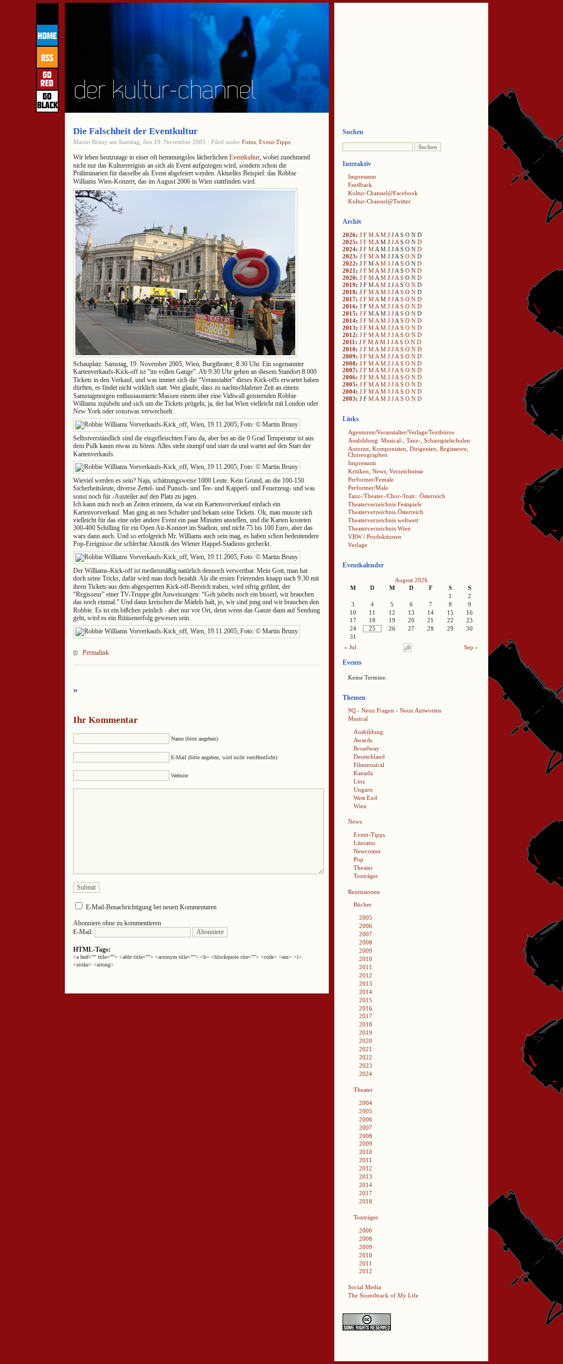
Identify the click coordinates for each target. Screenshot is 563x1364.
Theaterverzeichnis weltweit (383, 520)
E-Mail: (84, 932)
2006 (349, 377)
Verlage (357, 545)
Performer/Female (371, 479)
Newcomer (367, 851)
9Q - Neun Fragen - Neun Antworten (394, 710)
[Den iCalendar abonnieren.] (407, 650)
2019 (349, 284)
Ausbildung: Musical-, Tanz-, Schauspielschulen (409, 440)
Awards (363, 740)
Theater (363, 867)
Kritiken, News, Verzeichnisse (385, 471)
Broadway (366, 748)
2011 (349, 342)
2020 (349, 277)
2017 (349, 299)
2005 (349, 384)
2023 (349, 256)
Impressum (362, 176)
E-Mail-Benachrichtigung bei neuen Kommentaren (151, 907)
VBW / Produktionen (374, 536)
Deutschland (369, 756)
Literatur (365, 843)
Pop (358, 859)
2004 (349, 391)
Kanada (363, 773)
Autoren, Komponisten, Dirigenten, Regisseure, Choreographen (408, 451)
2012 (349, 335)
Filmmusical (369, 764)
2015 (349, 313)
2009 (349, 356)
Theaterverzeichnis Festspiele (385, 504)
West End (365, 797)
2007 (349, 370)
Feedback (360, 184)
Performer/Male (368, 487)
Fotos (249, 142)
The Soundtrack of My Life (383, 1295)
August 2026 (411, 580)
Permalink (95, 652)
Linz (359, 781)
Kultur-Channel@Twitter (379, 201)
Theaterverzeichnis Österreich (385, 512)
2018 (349, 292)
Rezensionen (364, 891)
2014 (349, 320)
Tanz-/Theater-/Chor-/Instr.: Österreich (396, 496)
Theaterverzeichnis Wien (379, 528)
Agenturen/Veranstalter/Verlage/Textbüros (401, 432)
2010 (349, 349)
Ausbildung (368, 731)
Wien (360, 806)
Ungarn (363, 789)
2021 (349, 270)
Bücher (363, 904)
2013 (349, 327)
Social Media (364, 1287)
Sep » (471, 647)
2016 (349, 306)
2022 (349, 263)
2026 (349, 234)
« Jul (350, 647)
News (355, 821)
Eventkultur (244, 157)
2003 (349, 398)
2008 (349, 363)
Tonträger (366, 875)
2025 (349, 242)
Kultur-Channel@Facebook (383, 193)
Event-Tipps (274, 142)
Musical (358, 718)
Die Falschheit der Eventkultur (135, 131)
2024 (349, 249)
